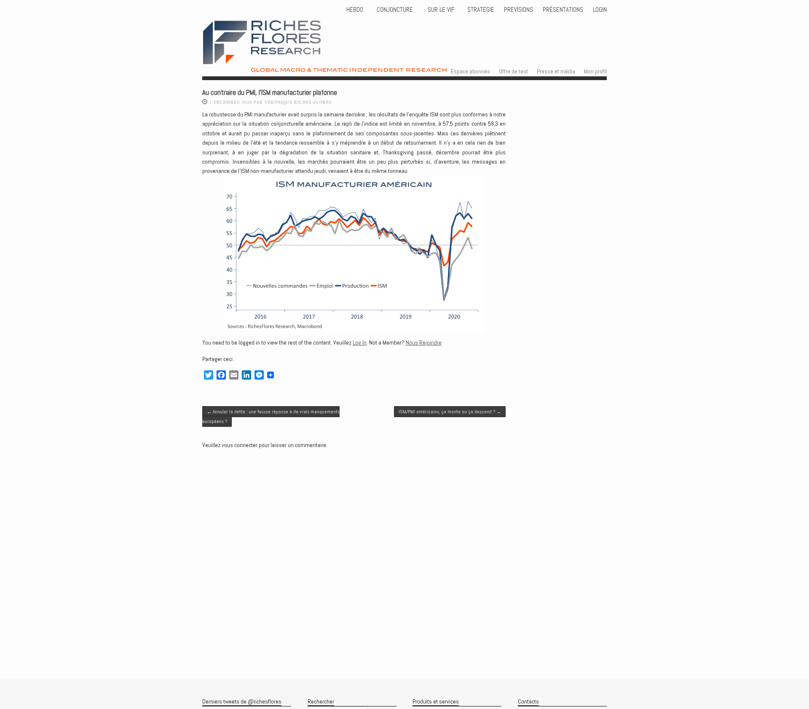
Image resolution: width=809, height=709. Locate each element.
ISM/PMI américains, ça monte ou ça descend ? (450, 412)
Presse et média (556, 71)
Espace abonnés (470, 71)
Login (600, 9)
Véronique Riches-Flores (298, 102)
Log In (360, 342)
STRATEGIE (480, 9)
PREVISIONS (518, 9)
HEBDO (355, 9)
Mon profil (595, 71)
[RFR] (347, 64)
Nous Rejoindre (424, 342)
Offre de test (513, 71)
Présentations (563, 9)
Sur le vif (440, 9)
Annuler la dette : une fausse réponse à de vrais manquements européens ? (271, 416)
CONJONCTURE (396, 9)
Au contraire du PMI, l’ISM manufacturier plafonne (269, 92)
